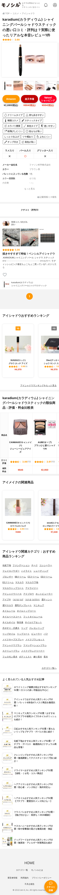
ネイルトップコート (26, 611)
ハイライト (26, 571)
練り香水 (37, 656)
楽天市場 (29, 98)
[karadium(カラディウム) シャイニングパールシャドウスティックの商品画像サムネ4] (40, 86)
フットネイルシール (32, 616)
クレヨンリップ (36, 628)
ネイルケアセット (33, 622)
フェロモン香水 (9, 656)
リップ (24, 628)
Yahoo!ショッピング (48, 99)
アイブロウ (28, 594)
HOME (29, 863)
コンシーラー (45, 565)
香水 (46, 656)
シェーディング (40, 571)
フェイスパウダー (11, 571)
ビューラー (36, 634)
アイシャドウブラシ (12, 645)
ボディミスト (25, 656)
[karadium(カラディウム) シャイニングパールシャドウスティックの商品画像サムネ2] (18, 86)
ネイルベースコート (12, 616)
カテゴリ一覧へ (49, 668)
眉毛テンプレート (23, 605)
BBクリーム (20, 577)
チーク (34, 565)
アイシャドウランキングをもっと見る (38, 385)
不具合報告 (29, 884)
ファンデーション (21, 565)
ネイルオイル (8, 622)
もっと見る (29, 188)
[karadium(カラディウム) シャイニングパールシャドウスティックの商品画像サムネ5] (51, 86)
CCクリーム (33, 577)
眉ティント (46, 599)
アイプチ (6, 599)
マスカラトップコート (13, 588)
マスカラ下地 (31, 582)
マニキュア (38, 605)
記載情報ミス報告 (48, 197)
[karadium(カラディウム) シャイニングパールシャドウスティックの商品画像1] (29, 59)
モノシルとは (37, 870)
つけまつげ (18, 599)
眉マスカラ (7, 605)
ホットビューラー (44, 594)
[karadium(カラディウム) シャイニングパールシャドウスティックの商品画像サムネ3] (29, 86)
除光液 (20, 622)
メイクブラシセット (35, 639)
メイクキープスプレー (13, 639)
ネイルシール (8, 611)
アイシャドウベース (12, 594)
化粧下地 (6, 565)
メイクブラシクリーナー (33, 651)
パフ (46, 634)
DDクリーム (46, 577)
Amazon (11, 98)
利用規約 (25, 877)
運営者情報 (12, 877)
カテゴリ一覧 (22, 870)
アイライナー (31, 588)
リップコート (23, 634)
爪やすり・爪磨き (11, 628)
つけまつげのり (32, 599)
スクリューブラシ (11, 651)
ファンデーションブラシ (35, 645)
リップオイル (8, 634)
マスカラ (19, 582)
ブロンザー (7, 577)
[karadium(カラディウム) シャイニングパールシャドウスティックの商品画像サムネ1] (7, 86)
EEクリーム (8, 582)
